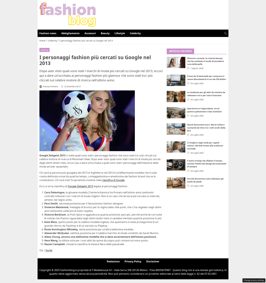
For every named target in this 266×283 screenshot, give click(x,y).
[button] (225, 33)
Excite (49, 250)
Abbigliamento (70, 33)
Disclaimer (152, 261)
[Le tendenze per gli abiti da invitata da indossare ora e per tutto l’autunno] (176, 96)
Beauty (105, 33)
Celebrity (135, 33)
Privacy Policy (133, 261)
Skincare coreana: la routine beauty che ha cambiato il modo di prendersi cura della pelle (205, 61)
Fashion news (47, 33)
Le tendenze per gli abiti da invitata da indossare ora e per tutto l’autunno (206, 94)
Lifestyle (120, 33)
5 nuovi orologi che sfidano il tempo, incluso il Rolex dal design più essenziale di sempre (206, 163)
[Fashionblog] (67, 14)
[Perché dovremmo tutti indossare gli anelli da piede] (176, 183)
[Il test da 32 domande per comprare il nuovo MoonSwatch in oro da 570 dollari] (176, 80)
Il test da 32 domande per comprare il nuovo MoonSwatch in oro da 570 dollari (206, 77)
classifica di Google (113, 180)
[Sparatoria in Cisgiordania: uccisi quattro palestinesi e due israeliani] (176, 112)
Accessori (90, 33)
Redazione (113, 261)
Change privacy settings (254, 280)
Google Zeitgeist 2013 (80, 186)
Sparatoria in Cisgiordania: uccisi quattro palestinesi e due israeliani (204, 110)
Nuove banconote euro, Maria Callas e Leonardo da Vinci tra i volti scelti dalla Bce (206, 127)
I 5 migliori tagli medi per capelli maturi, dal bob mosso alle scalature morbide (205, 145)
